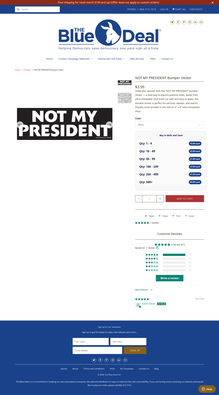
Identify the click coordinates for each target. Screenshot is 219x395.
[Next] (109, 124)
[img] (142, 299)
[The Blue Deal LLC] (109, 34)
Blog (156, 368)
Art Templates (126, 368)
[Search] (18, 9)
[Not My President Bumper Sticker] (65, 125)
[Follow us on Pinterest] (184, 22)
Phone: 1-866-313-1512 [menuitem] (141, 9)
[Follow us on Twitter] (172, 22)
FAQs (112, 368)
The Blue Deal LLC (113, 374)
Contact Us (144, 368)
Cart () (180, 9)
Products (27, 69)
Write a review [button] (169, 278)
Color (138, 118)
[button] (142, 222)
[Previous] (20, 124)
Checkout (195, 9)
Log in (164, 9)
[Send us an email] (201, 22)
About (75, 368)
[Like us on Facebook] (178, 22)
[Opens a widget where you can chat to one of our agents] (207, 389)
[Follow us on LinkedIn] (195, 22)
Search (64, 368)
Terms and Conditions (94, 368)
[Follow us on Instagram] (190, 22)
